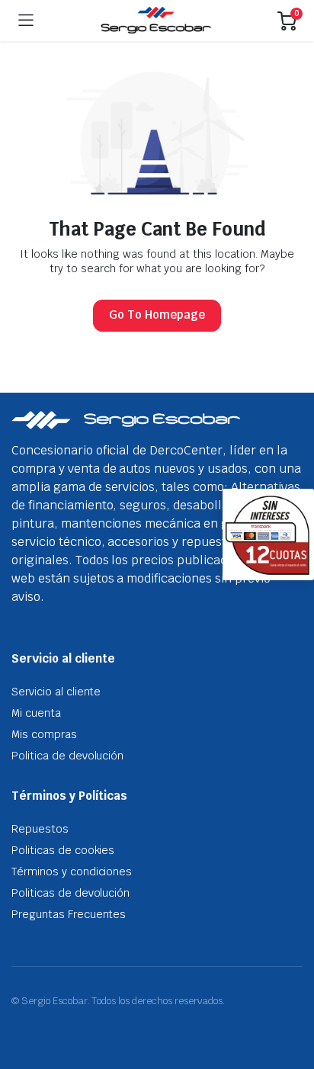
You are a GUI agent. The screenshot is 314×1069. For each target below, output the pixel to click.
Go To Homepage (157, 314)
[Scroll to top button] (289, 1000)
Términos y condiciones (71, 871)
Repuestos (40, 829)
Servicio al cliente (56, 691)
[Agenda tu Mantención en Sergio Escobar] (156, 20)
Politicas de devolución (70, 893)
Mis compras (44, 734)
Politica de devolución (67, 755)
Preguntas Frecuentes (68, 914)
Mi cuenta (36, 713)
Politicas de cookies (62, 850)
